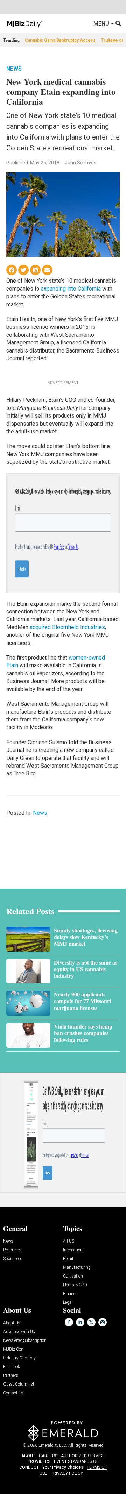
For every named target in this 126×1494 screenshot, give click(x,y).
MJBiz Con (13, 1349)
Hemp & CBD (75, 1285)
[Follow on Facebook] (69, 1322)
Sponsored (12, 1259)
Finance (70, 1294)
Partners (10, 1375)
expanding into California (71, 288)
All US (68, 1241)
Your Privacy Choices (62, 1467)
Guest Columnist (18, 1384)
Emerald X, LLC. (52, 1445)
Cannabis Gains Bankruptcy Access (60, 40)
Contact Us (13, 1393)
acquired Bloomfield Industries (67, 627)
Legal (67, 1302)
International (74, 1250)
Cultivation (73, 1276)
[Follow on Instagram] (102, 1322)
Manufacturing (77, 1267)
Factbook (11, 1367)
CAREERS (48, 1455)
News (14, 68)
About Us (11, 1323)
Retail (68, 1259)
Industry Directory (19, 1358)
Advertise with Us (19, 1332)
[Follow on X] (91, 1322)
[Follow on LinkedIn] (80, 1322)
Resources (12, 1250)
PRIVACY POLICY (67, 1473)
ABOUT (28, 1455)
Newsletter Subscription (25, 1340)
